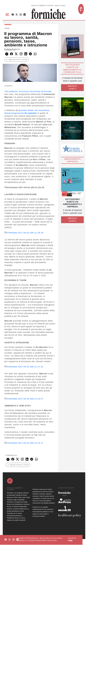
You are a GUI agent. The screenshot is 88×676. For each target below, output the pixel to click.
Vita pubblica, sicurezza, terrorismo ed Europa (27, 91)
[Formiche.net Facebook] (13, 14)
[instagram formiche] (13, 539)
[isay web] (70, 540)
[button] (8, 14)
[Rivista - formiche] (69, 494)
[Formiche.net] (81, 9)
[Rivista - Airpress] (69, 501)
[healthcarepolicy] (69, 515)
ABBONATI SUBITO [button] (72, 87)
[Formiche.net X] (17, 14)
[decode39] (69, 508)
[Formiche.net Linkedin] (24, 14)
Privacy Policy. (52, 540)
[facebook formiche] (6, 539)
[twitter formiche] (9, 539)
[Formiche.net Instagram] (21, 14)
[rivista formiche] (72, 183)
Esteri (6, 28)
